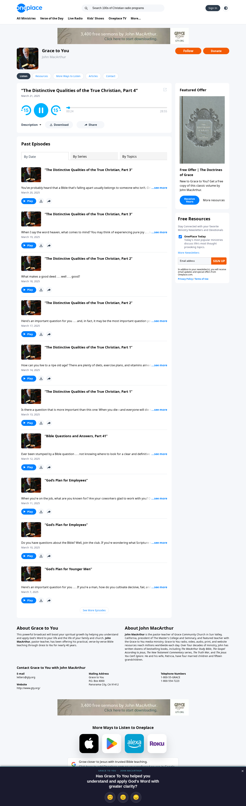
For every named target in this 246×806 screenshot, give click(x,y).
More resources (214, 200)
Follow (188, 51)
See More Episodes (94, 610)
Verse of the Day (51, 18)
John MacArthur (54, 57)
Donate (216, 51)
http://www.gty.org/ (28, 688)
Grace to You (55, 50)
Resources (41, 76)
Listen (23, 76)
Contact (110, 76)
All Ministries (26, 18)
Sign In (213, 8)
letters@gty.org (26, 677)
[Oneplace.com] (29, 8)
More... (136, 18)
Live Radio (75, 18)
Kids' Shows (95, 18)
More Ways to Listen (68, 76)
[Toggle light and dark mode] (225, 8)
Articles (93, 76)
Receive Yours (189, 200)
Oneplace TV (117, 18)
